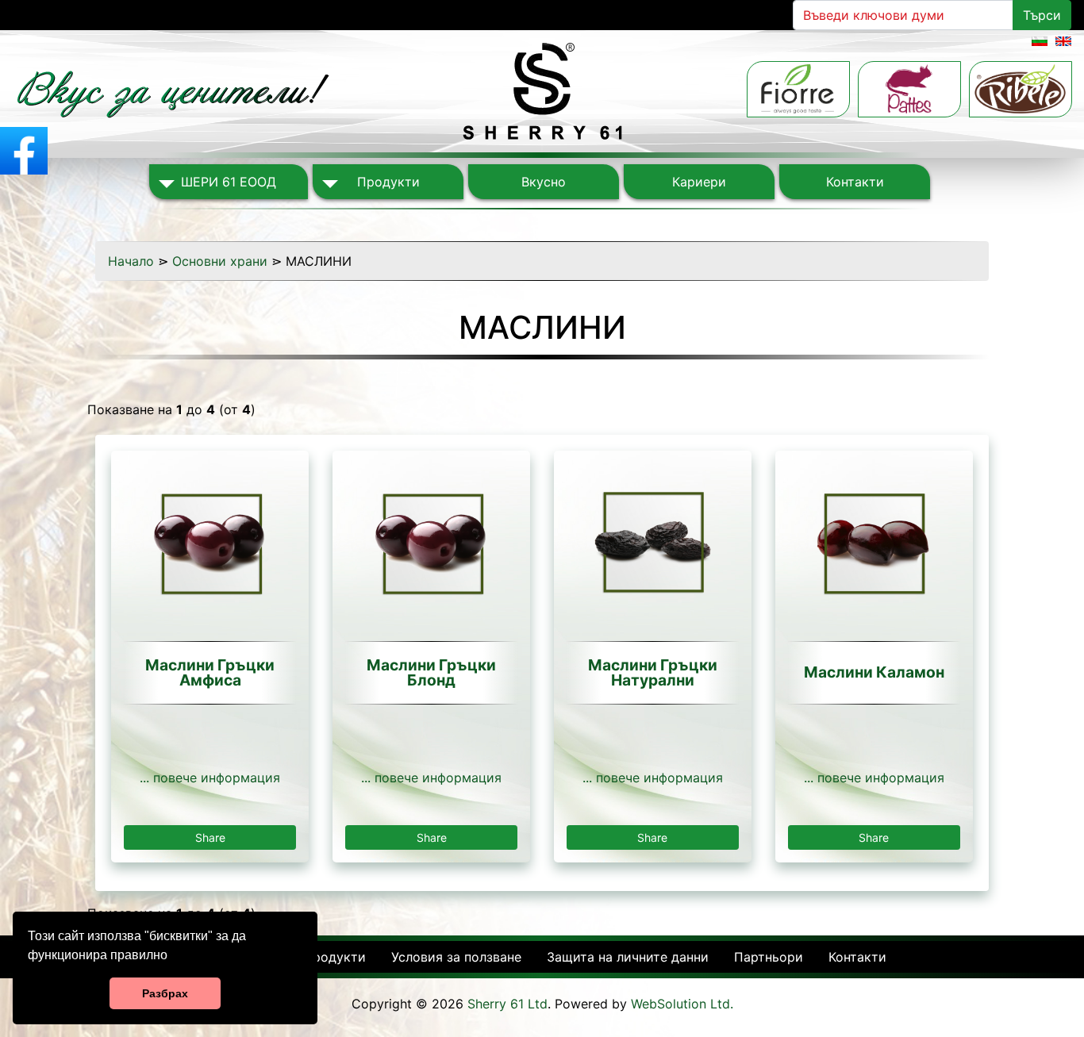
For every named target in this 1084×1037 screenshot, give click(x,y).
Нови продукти (317, 957)
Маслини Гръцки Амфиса (210, 673)
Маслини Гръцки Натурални (652, 673)
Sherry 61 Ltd (507, 1004)
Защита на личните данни (628, 957)
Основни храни (219, 261)
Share (210, 837)
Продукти (388, 182)
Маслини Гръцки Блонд (431, 673)
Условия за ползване (456, 957)
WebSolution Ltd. (682, 1004)
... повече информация (210, 777)
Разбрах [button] (165, 993)
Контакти (855, 182)
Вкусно (543, 182)
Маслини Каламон (874, 672)
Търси (1042, 15)
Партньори (768, 957)
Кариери (699, 182)
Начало (131, 261)
